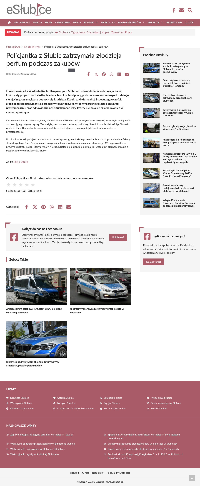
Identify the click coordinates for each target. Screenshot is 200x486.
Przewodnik (174, 22)
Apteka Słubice (65, 398)
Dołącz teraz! (153, 262)
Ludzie (189, 22)
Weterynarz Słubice (21, 403)
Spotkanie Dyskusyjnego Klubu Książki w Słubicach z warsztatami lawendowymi (144, 436)
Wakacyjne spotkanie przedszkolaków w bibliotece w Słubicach (142, 444)
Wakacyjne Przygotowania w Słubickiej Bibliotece (37, 449)
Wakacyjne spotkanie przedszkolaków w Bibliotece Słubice (42, 444)
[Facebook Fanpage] (173, 10)
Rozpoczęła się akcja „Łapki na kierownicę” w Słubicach (179, 127)
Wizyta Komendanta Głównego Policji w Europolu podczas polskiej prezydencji (179, 203)
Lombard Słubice (113, 398)
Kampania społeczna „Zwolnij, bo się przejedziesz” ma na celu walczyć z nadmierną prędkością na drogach (180, 158)
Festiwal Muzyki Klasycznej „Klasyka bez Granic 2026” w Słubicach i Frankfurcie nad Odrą (145, 456)
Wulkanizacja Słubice (21, 408)
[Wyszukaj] (190, 10)
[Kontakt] (181, 10)
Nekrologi (108, 22)
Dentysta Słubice (19, 398)
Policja (37, 22)
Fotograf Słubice (66, 403)
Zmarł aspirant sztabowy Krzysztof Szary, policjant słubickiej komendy (176, 83)
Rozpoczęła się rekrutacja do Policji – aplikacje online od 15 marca (179, 142)
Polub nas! (118, 237)
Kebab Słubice (158, 408)
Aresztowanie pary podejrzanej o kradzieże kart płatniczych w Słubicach (178, 188)
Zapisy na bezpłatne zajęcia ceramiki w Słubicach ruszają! (41, 434)
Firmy (48, 22)
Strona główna (13, 47)
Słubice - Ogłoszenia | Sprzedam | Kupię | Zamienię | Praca (95, 32)
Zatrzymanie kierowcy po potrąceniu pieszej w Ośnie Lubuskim (178, 113)
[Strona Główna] (9, 22)
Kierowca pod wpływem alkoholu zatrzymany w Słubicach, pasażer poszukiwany (176, 67)
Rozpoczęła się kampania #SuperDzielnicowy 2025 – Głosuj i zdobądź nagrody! (177, 173)
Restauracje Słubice (114, 408)
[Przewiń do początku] (192, 478)
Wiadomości (22, 22)
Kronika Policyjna (32, 47)
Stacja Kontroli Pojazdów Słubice (75, 408)
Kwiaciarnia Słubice (161, 398)
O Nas (85, 473)
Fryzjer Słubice (112, 403)
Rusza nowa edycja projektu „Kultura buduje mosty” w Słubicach (143, 449)
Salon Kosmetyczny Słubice (166, 403)
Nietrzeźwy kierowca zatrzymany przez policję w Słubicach (177, 98)
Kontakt (74, 473)
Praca (77, 22)
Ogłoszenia (62, 22)
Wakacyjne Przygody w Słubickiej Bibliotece (34, 454)
